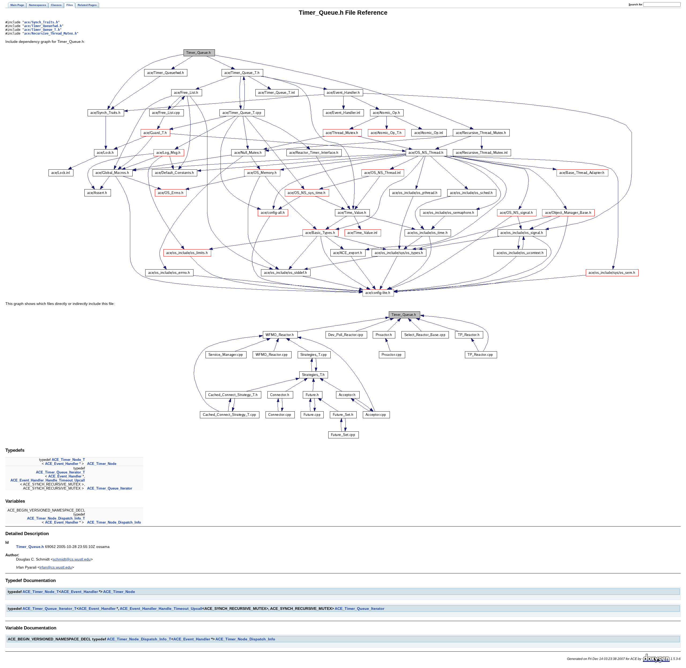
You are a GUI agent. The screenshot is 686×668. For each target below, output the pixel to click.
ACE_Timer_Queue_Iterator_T (60, 472)
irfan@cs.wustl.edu (56, 567)
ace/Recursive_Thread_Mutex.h (50, 33)
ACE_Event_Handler (61, 464)
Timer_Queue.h (30, 546)
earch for (636, 4)
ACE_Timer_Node (101, 464)
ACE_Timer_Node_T (68, 460)
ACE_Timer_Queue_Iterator (109, 488)
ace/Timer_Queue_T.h (42, 30)
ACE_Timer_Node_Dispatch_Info (114, 522)
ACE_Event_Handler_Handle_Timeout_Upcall (47, 480)
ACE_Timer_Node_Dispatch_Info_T (56, 518)
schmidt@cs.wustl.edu (72, 559)
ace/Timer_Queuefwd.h (43, 26)
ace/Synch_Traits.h (41, 22)
